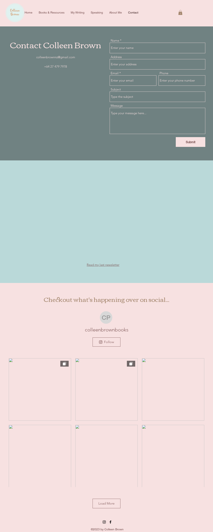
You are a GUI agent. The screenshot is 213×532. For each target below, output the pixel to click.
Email (115, 73)
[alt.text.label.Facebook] (110, 522)
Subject (116, 89)
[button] (180, 12)
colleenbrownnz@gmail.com (55, 57)
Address (116, 56)
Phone (164, 73)
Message (117, 105)
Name (115, 40)
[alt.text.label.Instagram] (104, 522)
